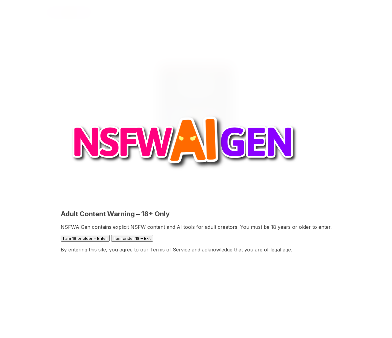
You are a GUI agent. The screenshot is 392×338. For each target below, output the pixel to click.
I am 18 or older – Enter (85, 238)
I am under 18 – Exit (132, 238)
